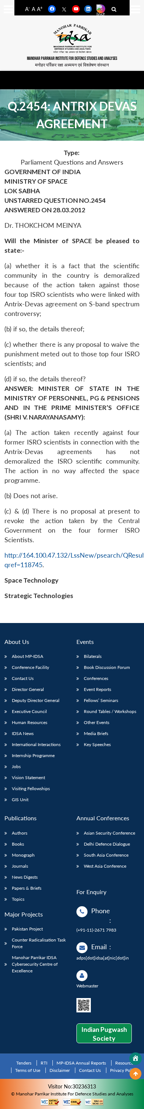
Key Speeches (97, 744)
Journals (20, 866)
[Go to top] (135, 1074)
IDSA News (23, 733)
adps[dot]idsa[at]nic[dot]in (102, 958)
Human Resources (29, 722)
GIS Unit (20, 799)
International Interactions (36, 744)
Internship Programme (33, 755)
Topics (18, 899)
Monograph (23, 855)
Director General (28, 689)
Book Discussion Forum (107, 667)
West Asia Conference (105, 866)
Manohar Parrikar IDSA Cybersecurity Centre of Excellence (35, 964)
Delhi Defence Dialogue (107, 844)
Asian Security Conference (109, 833)
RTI (44, 1063)
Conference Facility (30, 667)
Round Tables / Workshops (110, 711)
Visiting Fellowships (31, 788)
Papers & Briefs (26, 888)
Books (18, 844)
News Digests (25, 877)
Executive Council (29, 711)
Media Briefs (96, 733)
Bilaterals (93, 656)
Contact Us (23, 678)
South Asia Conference (106, 855)
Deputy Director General (35, 700)
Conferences (96, 678)
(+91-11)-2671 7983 (96, 930)
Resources (125, 1063)
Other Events (96, 722)
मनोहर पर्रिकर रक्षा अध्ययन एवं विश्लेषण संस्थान (72, 64)
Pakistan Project (27, 929)
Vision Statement (28, 777)
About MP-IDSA (27, 656)
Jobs (16, 766)
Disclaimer (59, 1070)
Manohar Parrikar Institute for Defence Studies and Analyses (72, 58)
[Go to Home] (135, 1058)
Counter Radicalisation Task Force (39, 943)
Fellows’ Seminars (101, 700)
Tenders (23, 1063)
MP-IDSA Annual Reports (81, 1063)
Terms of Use (27, 1070)
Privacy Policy (123, 1070)
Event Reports (97, 689)
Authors (19, 833)
